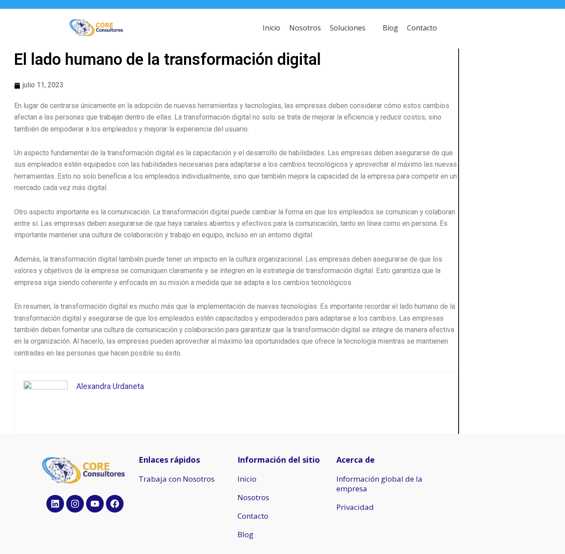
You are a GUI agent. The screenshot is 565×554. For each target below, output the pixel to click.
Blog (245, 534)
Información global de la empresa (379, 484)
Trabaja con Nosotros (177, 479)
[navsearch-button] (494, 28)
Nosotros (253, 497)
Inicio (246, 479)
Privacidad (355, 507)
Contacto (252, 516)
